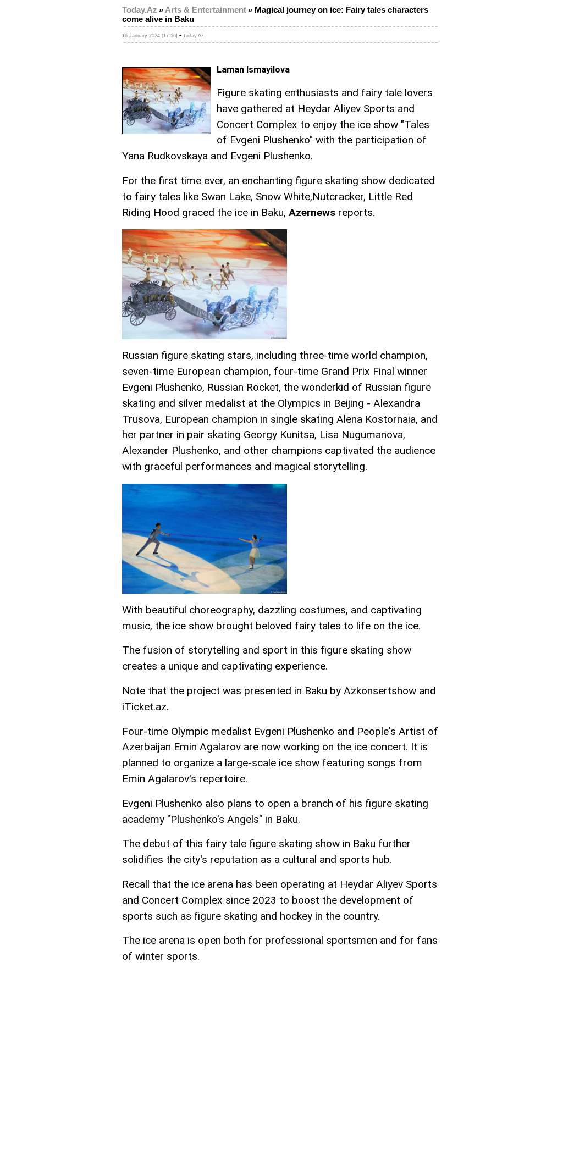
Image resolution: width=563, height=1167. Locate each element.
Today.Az (139, 9)
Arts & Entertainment (205, 9)
